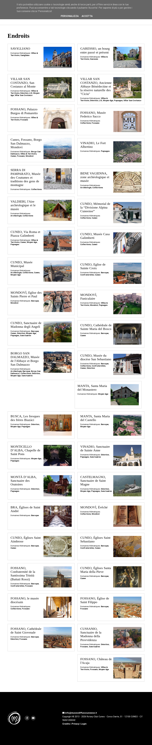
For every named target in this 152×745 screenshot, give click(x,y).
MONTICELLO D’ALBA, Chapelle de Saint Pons (25, 450)
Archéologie (85, 187)
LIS (30, 93)
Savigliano (25, 55)
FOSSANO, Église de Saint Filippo (94, 600)
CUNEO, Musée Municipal (22, 264)
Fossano (24, 120)
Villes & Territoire (28, 154)
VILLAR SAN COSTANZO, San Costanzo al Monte (23, 82)
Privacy (75, 724)
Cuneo (13, 156)
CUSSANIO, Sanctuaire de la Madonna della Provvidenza (90, 634)
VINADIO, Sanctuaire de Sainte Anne (95, 448)
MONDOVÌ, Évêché (94, 507)
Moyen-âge (108, 100)
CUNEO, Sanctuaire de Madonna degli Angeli (26, 324)
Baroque (105, 272)
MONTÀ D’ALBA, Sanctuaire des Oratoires (24, 480)
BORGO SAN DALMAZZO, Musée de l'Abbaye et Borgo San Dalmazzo (25, 359)
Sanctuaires (25, 335)
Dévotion (24, 93)
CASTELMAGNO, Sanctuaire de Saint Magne (93, 480)
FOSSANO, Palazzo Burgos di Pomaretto (24, 111)
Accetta (87, 16)
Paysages (118, 100)
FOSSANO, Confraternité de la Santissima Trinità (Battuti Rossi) (23, 573)
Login (84, 724)
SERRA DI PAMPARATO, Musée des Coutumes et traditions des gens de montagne (26, 177)
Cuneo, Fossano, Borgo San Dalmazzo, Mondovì (26, 143)
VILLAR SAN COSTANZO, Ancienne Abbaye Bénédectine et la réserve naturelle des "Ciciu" (96, 86)
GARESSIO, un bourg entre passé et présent (95, 50)
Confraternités (87, 275)
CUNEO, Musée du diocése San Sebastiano (95, 357)
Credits (66, 724)
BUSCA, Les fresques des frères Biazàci (25, 418)
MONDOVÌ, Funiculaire (88, 296)
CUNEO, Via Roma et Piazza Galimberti (25, 233)
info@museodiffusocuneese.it (80, 713)
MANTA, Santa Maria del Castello (95, 418)
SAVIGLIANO (20, 48)
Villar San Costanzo (24, 95)
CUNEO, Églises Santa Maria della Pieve (95, 570)
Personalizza (70, 16)
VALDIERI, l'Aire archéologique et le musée (23, 205)
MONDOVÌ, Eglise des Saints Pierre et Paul (26, 294)
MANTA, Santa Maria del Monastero (92, 387)
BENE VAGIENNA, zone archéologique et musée (94, 177)
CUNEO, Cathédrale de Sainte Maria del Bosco (96, 327)
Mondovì (30, 156)
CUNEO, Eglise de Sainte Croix (93, 266)
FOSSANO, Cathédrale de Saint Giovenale (26, 630)
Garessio (94, 59)
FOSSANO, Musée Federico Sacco (93, 114)
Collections (85, 123)
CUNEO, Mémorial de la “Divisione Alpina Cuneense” (95, 207)
